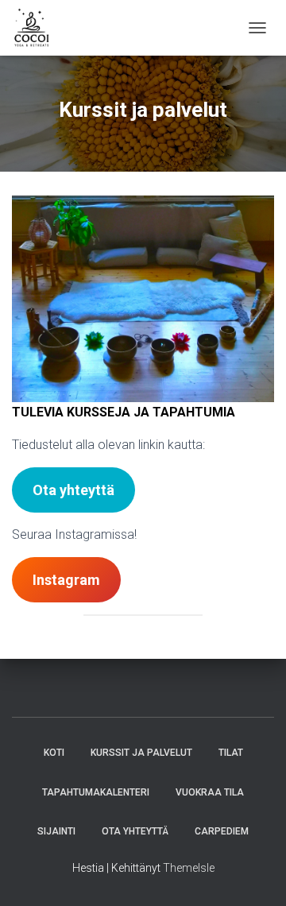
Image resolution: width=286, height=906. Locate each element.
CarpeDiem (222, 831)
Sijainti (56, 831)
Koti (54, 752)
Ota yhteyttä (135, 831)
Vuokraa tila (210, 792)
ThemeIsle (188, 867)
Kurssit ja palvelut (141, 752)
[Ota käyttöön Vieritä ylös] (254, 874)
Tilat (230, 752)
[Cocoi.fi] (38, 28)
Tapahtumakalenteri (95, 792)
